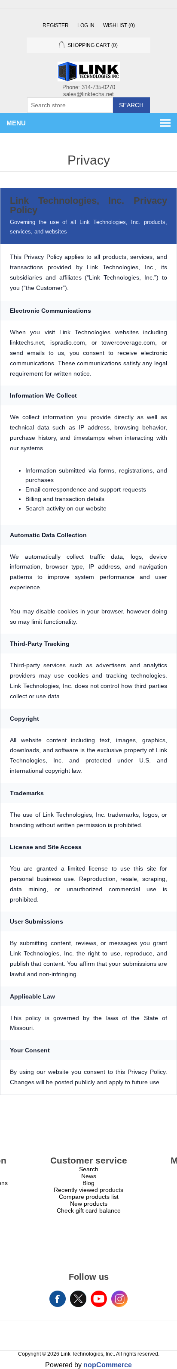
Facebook (57, 1299)
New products (88, 1203)
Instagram (119, 1299)
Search (131, 105)
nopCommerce (107, 1365)
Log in (86, 25)
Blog (88, 1182)
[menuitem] (88, 1169)
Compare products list (89, 1196)
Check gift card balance (89, 1210)
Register (56, 25)
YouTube (99, 1299)
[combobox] (70, 105)
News (88, 1176)
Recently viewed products (88, 1189)
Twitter (78, 1299)
